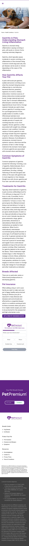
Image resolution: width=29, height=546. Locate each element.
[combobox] (14, 12)
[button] (2, 3)
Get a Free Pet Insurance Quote (14, 316)
